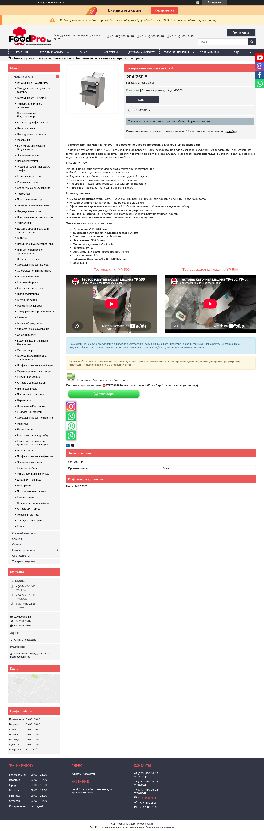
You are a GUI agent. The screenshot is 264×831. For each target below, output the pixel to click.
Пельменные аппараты (30, 394)
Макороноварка (26, 350)
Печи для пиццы (26, 128)
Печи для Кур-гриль (28, 259)
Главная (22, 52)
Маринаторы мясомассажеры (34, 371)
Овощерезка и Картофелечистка (36, 311)
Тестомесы (23, 193)
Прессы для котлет (28, 450)
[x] (72, 446)
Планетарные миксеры (30, 199)
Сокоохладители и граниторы (34, 270)
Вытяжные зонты (27, 300)
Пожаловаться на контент (160, 827)
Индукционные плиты (29, 211)
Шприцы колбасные (28, 376)
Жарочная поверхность (30, 288)
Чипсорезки (24, 485)
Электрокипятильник (29, 155)
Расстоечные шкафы (29, 305)
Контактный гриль (27, 282)
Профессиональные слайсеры (35, 365)
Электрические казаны (30, 462)
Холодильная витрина (30, 520)
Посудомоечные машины (31, 491)
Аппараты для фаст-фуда (32, 122)
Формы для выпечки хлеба (33, 473)
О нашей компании (24, 533)
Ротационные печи (27, 182)
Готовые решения (176, 52)
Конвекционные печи (29, 176)
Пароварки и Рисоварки (31, 406)
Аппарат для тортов (28, 508)
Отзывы (17, 538)
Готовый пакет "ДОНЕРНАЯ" (33, 82)
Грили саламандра (28, 294)
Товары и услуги (51, 52)
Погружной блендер (28, 276)
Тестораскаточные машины (54, 58)
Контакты (111, 52)
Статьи (16, 544)
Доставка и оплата (142, 52)
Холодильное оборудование (33, 187)
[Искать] (252, 41)
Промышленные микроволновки (35, 243)
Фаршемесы (24, 400)
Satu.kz (149, 823)
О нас (84, 52)
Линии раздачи (25, 429)
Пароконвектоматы (28, 161)
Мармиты (22, 423)
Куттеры (22, 317)
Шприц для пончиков (29, 479)
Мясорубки (23, 139)
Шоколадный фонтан (29, 411)
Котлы (20, 526)
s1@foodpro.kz (22, 616)
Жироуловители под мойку (33, 435)
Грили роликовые (27, 388)
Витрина (22, 237)
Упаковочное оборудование (33, 329)
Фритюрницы (24, 222)
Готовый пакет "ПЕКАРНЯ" (32, 97)
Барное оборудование (30, 323)
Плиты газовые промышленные (35, 217)
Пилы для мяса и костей (31, 134)
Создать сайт (45, 2)
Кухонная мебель (27, 468)
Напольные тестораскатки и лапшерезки (100, 58)
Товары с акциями (23, 561)
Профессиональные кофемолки (35, 456)
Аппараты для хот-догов (31, 382)
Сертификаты (209, 52)
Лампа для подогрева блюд (33, 503)
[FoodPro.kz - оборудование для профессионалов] (30, 46)
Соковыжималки (26, 335)
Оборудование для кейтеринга (35, 417)
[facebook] (68, 446)
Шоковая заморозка (28, 497)
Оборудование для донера (32, 264)
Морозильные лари (28, 514)
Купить (142, 99)
